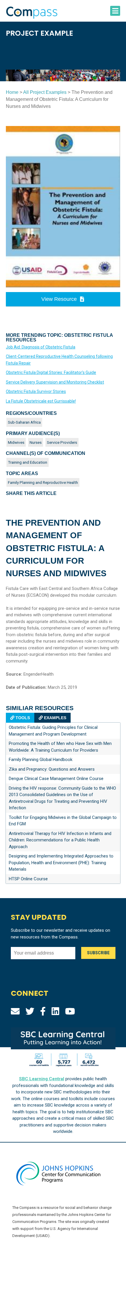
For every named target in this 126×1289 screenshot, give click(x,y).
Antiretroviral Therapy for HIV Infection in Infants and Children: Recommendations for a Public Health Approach (60, 840)
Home (12, 92)
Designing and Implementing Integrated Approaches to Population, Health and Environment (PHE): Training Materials (61, 862)
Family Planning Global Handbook (40, 759)
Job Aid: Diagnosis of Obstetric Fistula (40, 347)
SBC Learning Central (41, 1078)
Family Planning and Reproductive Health (43, 482)
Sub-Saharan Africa (24, 422)
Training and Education (27, 462)
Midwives (16, 442)
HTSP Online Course (28, 878)
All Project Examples (45, 92)
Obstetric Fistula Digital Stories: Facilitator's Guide (51, 372)
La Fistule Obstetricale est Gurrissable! (41, 401)
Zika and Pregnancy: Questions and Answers (52, 769)
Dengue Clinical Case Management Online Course (56, 778)
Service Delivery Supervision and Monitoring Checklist (55, 382)
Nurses (36, 442)
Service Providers (62, 442)
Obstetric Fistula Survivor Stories (36, 391)
